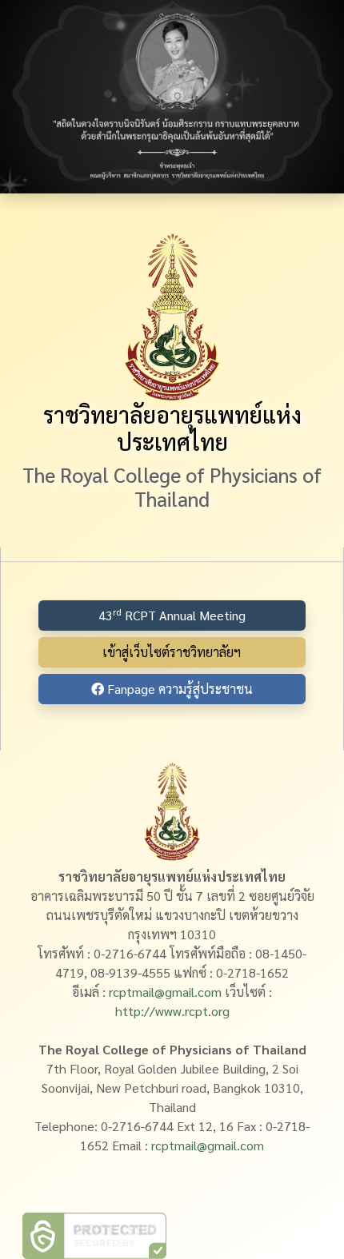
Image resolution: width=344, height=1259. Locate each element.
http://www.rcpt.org (172, 1010)
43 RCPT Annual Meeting (172, 614)
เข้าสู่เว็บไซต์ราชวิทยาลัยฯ (171, 651)
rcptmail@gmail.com (165, 991)
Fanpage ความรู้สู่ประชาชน (178, 688)
